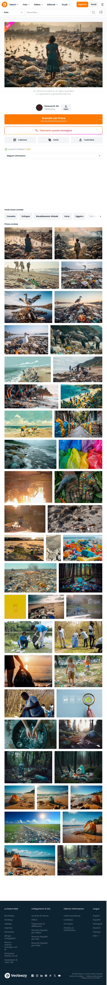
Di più (64, 4)
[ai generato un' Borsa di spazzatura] (19, 796)
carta (66, 215)
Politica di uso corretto (88, 976)
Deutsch (95, 926)
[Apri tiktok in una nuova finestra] (50, 974)
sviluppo (26, 215)
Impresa (8, 926)
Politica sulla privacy (92, 974)
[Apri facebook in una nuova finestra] (32, 974)
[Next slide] (96, 215)
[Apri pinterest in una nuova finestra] (46, 974)
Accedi (93, 4)
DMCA (34, 918)
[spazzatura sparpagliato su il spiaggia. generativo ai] (46, 605)
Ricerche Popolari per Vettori (39, 929)
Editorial (51, 4)
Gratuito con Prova (53, 119)
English (94, 914)
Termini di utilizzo (74, 974)
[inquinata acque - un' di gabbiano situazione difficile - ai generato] (26, 338)
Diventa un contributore (69, 927)
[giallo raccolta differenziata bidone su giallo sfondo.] (15, 605)
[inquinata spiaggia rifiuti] (31, 273)
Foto (25, 4)
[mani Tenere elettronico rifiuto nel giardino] (78, 486)
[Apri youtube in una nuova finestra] (59, 974)
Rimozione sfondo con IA (10, 953)
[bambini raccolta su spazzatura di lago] (78, 670)
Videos (37, 4)
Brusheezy (9, 914)
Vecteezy (8, 918)
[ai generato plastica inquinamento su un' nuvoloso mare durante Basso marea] (30, 452)
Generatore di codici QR (10, 959)
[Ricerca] (93, 12)
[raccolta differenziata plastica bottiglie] (30, 732)
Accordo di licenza (39, 914)
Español (94, 918)
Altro (93, 934)
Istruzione (9, 930)
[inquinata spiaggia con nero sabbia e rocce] (53, 546)
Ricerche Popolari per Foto (39, 936)
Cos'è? (28, 149)
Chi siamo (68, 922)
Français (95, 930)
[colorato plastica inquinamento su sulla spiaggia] (82, 546)
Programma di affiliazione (38, 923)
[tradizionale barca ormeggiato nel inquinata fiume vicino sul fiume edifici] (84, 605)
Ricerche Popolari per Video (39, 942)
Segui (66, 109)
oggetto (80, 215)
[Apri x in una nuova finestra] (55, 974)
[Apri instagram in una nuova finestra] (37, 974)
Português (95, 922)
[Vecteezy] (4, 4)
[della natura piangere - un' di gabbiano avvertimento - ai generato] (78, 306)
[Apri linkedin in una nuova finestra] (41, 974)
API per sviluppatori (10, 935)
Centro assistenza (72, 914)
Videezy (8, 922)
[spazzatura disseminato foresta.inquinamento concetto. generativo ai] (80, 576)
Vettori (12, 4)
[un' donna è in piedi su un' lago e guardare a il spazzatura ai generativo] (28, 242)
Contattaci (68, 918)
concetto (11, 215)
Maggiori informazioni (16, 154)
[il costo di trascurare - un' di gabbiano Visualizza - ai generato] (81, 273)
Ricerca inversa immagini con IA (10, 944)
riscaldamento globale (47, 215)
